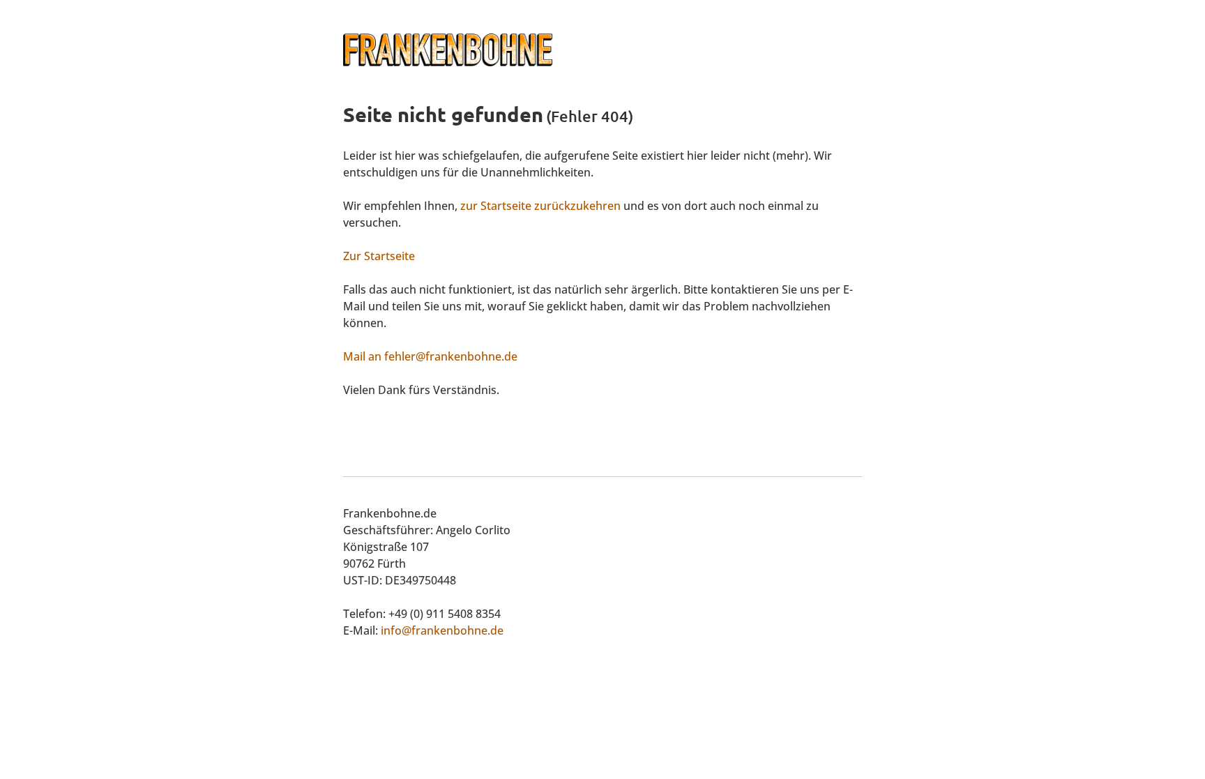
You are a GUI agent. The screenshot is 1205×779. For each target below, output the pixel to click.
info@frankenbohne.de (442, 630)
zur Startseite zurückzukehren (540, 205)
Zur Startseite (379, 256)
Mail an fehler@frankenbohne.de (430, 356)
